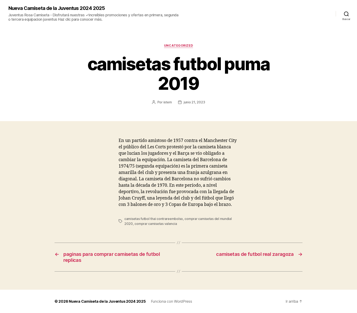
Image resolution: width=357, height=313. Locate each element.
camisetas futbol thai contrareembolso (153, 219)
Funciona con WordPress (171, 301)
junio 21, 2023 (194, 102)
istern (167, 102)
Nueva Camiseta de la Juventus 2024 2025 (56, 8)
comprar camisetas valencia (155, 224)
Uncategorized (178, 45)
